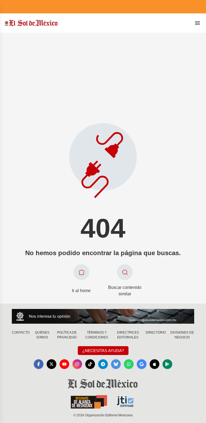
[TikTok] (90, 364)
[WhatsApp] (129, 364)
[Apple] (154, 364)
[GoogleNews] (141, 364)
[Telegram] (103, 364)
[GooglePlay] (167, 364)
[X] (51, 364)
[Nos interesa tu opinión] (103, 316)
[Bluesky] (116, 364)
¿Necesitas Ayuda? (103, 350)
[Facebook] (38, 364)
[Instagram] (77, 364)
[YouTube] (64, 364)
